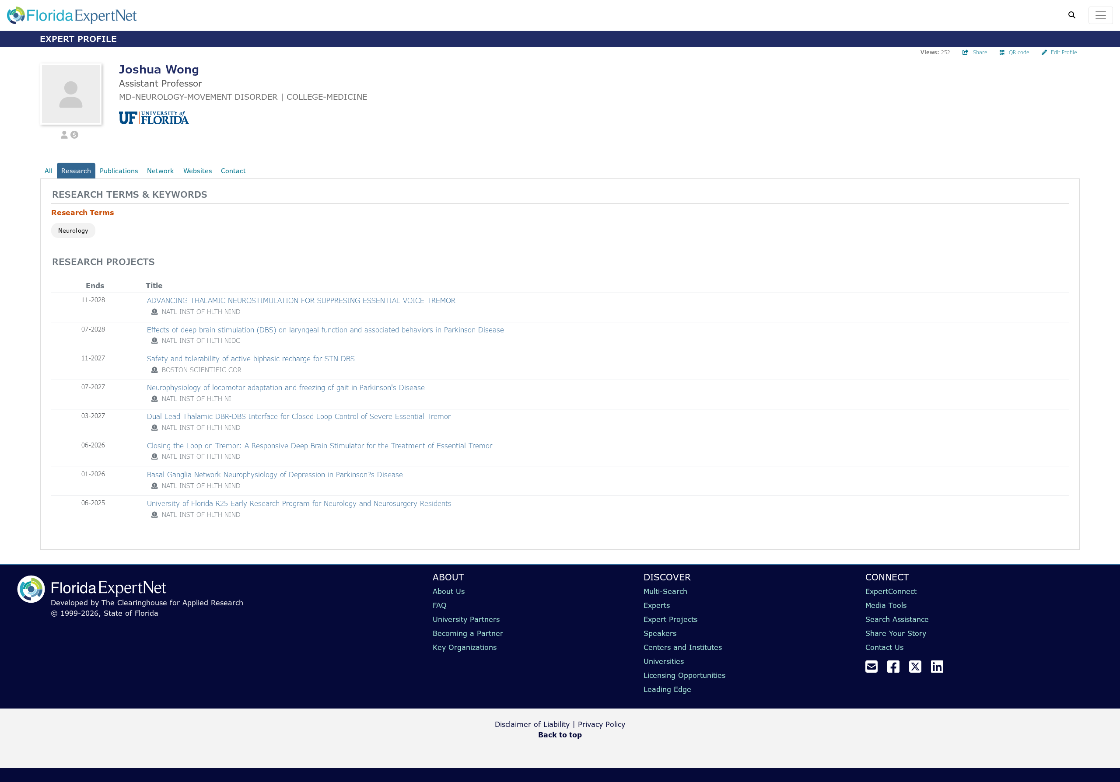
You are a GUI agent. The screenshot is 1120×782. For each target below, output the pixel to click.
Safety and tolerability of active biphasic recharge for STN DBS (251, 358)
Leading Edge (667, 689)
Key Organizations (465, 647)
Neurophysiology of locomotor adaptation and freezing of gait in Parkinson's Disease (286, 387)
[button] (64, 133)
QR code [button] (1019, 52)
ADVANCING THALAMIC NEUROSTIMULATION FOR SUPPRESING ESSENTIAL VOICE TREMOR (301, 300)
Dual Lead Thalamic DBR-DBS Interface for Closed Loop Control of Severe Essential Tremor (299, 416)
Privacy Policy (601, 724)
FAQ (440, 605)
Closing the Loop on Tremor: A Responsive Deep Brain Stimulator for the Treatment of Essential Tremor (319, 445)
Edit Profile (1064, 52)
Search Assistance (897, 619)
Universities (664, 661)
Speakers (660, 633)
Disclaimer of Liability (532, 724)
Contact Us (884, 647)
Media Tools (885, 605)
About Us (449, 591)
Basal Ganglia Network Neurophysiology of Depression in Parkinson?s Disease (275, 474)
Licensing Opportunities (684, 675)
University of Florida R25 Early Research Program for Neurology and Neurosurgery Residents (299, 503)
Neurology (73, 230)
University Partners (466, 619)
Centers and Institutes (683, 647)
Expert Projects (670, 619)
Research (76, 171)
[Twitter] (918, 669)
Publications (119, 171)
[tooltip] (154, 312)
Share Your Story (895, 633)
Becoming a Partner (468, 633)
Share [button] (980, 52)
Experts (657, 605)
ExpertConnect (891, 591)
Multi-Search (665, 591)
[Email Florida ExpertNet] (875, 669)
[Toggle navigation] (1100, 15)
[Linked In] (940, 669)
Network (160, 171)
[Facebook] (896, 669)
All (48, 171)
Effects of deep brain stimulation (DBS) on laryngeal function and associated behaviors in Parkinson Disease (325, 330)
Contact (233, 171)
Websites (197, 171)
